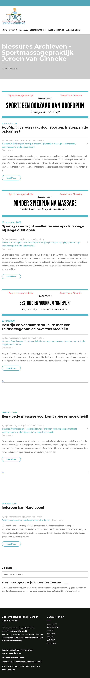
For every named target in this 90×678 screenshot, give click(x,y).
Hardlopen (33, 242)
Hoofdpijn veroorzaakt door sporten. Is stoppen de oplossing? (45, 129)
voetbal (17, 344)
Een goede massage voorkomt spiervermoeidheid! (45, 416)
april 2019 (51, 640)
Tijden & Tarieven (56, 30)
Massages (23, 30)
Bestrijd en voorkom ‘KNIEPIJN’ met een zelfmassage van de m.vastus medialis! (36, 327)
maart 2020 (51, 633)
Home (4, 30)
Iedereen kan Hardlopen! (23, 507)
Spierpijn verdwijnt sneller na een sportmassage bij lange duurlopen (43, 228)
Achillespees (7, 520)
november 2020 (53, 627)
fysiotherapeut (17, 143)
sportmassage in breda (12, 147)
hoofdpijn (29, 143)
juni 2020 (50, 630)
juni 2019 (50, 637)
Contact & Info (73, 30)
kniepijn (38, 341)
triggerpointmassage (32, 432)
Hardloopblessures (19, 242)
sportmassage (69, 143)
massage (58, 143)
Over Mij (13, 30)
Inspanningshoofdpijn (43, 143)
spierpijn (62, 242)
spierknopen (52, 242)
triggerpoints (28, 147)
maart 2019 (51, 643)
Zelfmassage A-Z (38, 30)
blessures (13, 68)
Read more (11, 178)
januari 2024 (52, 624)
